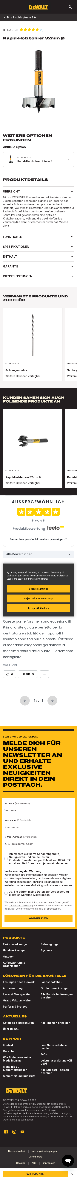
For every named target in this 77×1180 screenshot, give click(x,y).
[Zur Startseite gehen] (38, 7)
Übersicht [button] (11, 191)
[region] (38, 348)
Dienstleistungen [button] (17, 276)
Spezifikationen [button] (16, 246)
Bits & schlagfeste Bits (22, 17)
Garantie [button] (10, 266)
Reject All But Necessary (38, 598)
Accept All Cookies (38, 608)
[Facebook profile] (6, 1132)
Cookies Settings (38, 588)
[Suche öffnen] (70, 7)
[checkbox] (5, 858)
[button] (72, 1174)
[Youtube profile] (22, 1132)
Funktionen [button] (12, 237)
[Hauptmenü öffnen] (6, 7)
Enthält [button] (10, 256)
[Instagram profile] (14, 1132)
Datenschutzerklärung (21, 905)
